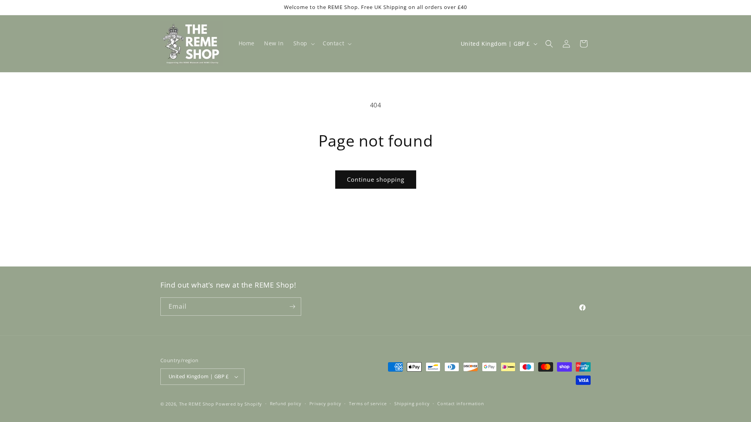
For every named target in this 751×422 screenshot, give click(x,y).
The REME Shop (196, 404)
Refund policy (286, 403)
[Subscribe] (292, 306)
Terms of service (367, 403)
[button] (303, 43)
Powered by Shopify (239, 404)
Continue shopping (375, 179)
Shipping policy (412, 403)
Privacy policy (325, 403)
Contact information (460, 403)
